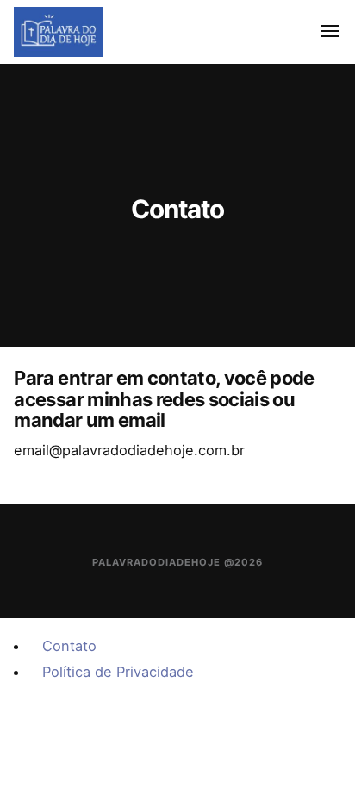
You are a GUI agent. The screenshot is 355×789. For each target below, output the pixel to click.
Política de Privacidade (118, 671)
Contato (69, 645)
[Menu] (320, 32)
